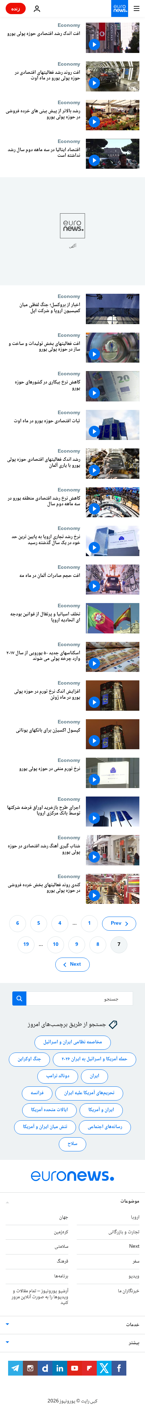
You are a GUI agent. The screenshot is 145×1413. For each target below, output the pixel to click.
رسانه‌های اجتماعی (105, 1127)
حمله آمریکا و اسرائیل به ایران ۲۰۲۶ (94, 1059)
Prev (116, 923)
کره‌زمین (61, 1232)
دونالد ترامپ (57, 1076)
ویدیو (133, 1276)
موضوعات (129, 1201)
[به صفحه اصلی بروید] (119, 8)
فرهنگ (62, 1261)
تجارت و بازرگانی (123, 1232)
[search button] (19, 998)
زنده (15, 8)
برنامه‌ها (61, 1276)
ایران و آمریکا (101, 1110)
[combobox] (72, 998)
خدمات (132, 1325)
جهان (63, 1217)
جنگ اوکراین (29, 1059)
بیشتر (134, 1343)
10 (55, 945)
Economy (69, 25)
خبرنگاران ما (128, 1291)
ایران (94, 1076)
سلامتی (61, 1246)
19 (26, 945)
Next (75, 964)
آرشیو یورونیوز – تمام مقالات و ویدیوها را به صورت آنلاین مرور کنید (40, 1297)
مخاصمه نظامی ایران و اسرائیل (72, 1042)
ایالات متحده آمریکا (49, 1110)
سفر (136, 1261)
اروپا (135, 1217)
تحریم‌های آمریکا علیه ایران (89, 1093)
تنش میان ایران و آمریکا (45, 1127)
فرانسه (37, 1093)
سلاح (72, 1144)
